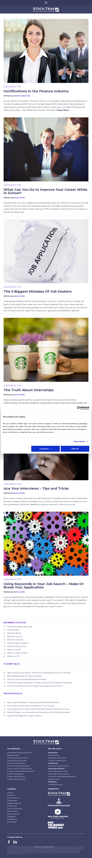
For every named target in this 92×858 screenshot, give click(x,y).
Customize (44, 449)
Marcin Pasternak (22, 96)
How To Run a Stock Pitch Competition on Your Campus (30, 706)
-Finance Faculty (53, 755)
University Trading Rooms (16, 763)
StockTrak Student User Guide (19, 627)
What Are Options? (15, 640)
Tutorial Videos (13, 630)
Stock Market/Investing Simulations (19, 753)
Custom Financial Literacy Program (19, 768)
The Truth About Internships (29, 390)
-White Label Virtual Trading (57, 771)
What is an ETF (13, 656)
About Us (10, 793)
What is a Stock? (14, 650)
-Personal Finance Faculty (57, 758)
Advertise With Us (13, 798)
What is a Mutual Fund (16, 646)
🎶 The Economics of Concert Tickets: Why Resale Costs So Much (34, 686)
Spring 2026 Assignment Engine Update (24, 716)
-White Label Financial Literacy (58, 774)
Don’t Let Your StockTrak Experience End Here (26, 679)
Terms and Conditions (14, 808)
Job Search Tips (12, 87)
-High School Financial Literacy (58, 766)
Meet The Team (12, 811)
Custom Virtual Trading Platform (18, 766)
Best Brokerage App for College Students (24, 676)
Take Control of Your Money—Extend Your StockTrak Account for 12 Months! (39, 673)
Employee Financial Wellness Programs (20, 771)
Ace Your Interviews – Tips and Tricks (36, 488)
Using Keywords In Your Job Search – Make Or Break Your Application (44, 585)
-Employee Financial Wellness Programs (61, 776)
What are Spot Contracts (17, 643)
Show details (79, 441)
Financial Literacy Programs (17, 760)
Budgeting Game (13, 755)
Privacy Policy (12, 806)
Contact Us (11, 795)
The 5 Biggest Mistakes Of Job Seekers (38, 291)
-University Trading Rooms (57, 760)
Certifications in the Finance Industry (36, 91)
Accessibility (11, 816)
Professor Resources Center (16, 779)
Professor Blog (12, 819)
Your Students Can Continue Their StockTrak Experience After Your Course (38, 709)
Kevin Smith (19, 198)
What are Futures (14, 636)
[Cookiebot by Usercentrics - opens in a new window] (78, 408)
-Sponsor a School (54, 779)
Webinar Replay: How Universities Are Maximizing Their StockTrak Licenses (38, 712)
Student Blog (11, 822)
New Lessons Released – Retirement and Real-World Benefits (33, 702)
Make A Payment (13, 814)
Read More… (64, 110)
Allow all (75, 449)
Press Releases (12, 800)
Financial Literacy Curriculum (17, 758)
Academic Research (14, 803)
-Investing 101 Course (55, 784)
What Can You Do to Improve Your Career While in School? (45, 191)
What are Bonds (14, 633)
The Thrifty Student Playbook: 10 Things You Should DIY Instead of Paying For (39, 683)
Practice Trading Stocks (15, 774)
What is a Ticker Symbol (17, 653)
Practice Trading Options (16, 776)
